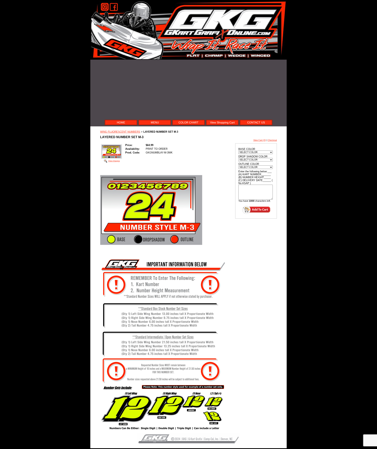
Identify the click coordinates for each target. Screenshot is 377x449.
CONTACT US (256, 122)
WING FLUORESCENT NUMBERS (120, 131)
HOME (121, 122)
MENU (155, 122)
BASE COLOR (246, 149)
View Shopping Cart (222, 122)
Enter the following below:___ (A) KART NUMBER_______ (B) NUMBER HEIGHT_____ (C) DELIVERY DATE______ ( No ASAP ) (255, 177)
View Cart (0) (259, 140)
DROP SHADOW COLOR (252, 156)
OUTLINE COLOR (248, 163)
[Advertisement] (188, 89)
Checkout (272, 140)
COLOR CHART (188, 122)
